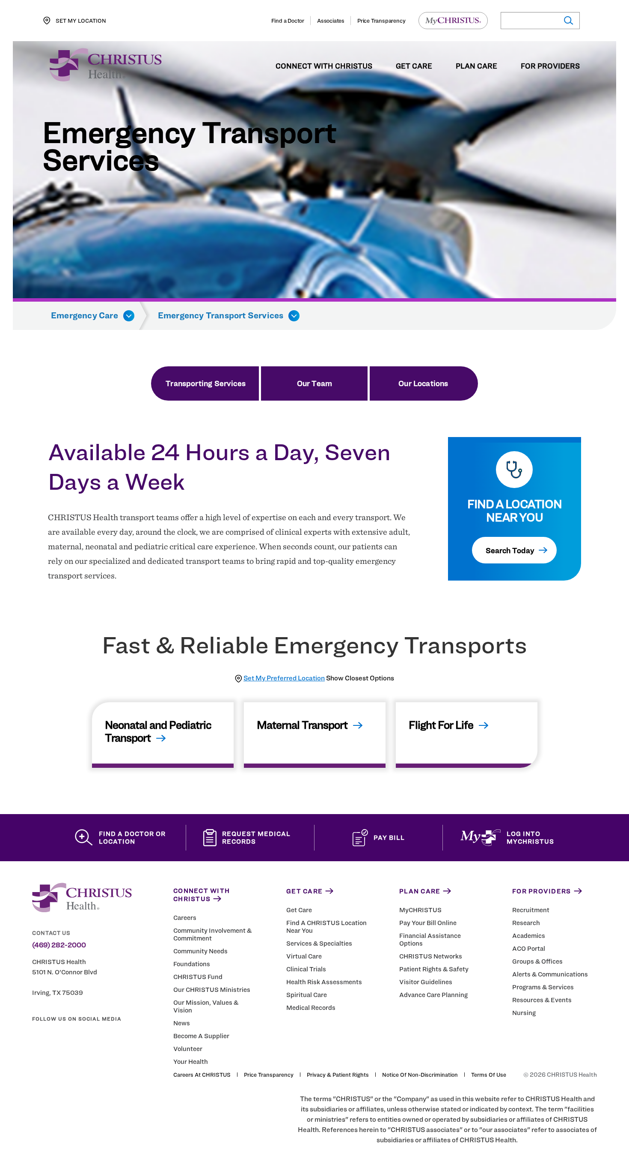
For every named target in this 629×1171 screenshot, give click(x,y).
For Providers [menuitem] (550, 66)
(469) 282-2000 (59, 945)
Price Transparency (381, 20)
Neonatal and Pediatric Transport (158, 731)
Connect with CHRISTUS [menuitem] (324, 66)
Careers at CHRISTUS (202, 1074)
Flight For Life (441, 724)
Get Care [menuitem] (414, 66)
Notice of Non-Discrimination (420, 1074)
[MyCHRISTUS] (453, 20)
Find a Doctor (287, 20)
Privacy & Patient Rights (338, 1074)
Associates (330, 20)
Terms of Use (488, 1074)
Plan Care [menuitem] (476, 66)
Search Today (510, 550)
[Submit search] (568, 20)
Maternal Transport (302, 724)
